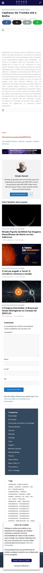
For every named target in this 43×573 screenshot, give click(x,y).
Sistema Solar (20, 521)
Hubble (11, 496)
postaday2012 (24, 504)
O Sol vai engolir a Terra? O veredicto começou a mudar (17, 272)
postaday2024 (13, 518)
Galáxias (29, 141)
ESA (31, 487)
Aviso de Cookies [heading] (21, 525)
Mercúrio (21, 499)
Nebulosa (5, 144)
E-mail (6, 369)
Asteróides (12, 484)
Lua (9, 499)
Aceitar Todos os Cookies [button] (21, 560)
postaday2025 (24, 518)
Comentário (8, 332)
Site (5, 379)
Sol (28, 521)
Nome (6, 359)
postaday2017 (24, 508)
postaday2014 (24, 506)
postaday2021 (24, 513)
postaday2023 (24, 516)
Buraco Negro (22, 484)
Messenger (12, 501)
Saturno (11, 521)
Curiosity (25, 487)
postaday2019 (24, 511)
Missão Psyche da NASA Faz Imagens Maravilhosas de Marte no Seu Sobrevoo (21, 234)
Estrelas (21, 141)
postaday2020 (13, 513)
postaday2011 (13, 504)
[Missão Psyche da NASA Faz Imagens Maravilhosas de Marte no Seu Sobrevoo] (21, 215)
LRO (31, 496)
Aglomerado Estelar (9, 141)
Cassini (10, 487)
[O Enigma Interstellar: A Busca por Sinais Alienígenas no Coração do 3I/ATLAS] (21, 292)
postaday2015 (13, 508)
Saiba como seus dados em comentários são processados (21, 398)
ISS (23, 496)
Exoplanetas (12, 494)
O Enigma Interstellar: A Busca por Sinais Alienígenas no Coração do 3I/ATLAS (20, 311)
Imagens (27, 9)
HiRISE (28, 494)
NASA (19, 501)
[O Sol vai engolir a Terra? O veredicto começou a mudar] (21, 255)
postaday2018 (13, 511)
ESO (9, 489)
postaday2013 (13, 506)
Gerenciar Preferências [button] (21, 566)
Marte (14, 499)
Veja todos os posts (19, 194)
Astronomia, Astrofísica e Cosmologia (13, 9)
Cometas (18, 487)
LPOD (27, 496)
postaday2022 (13, 516)
